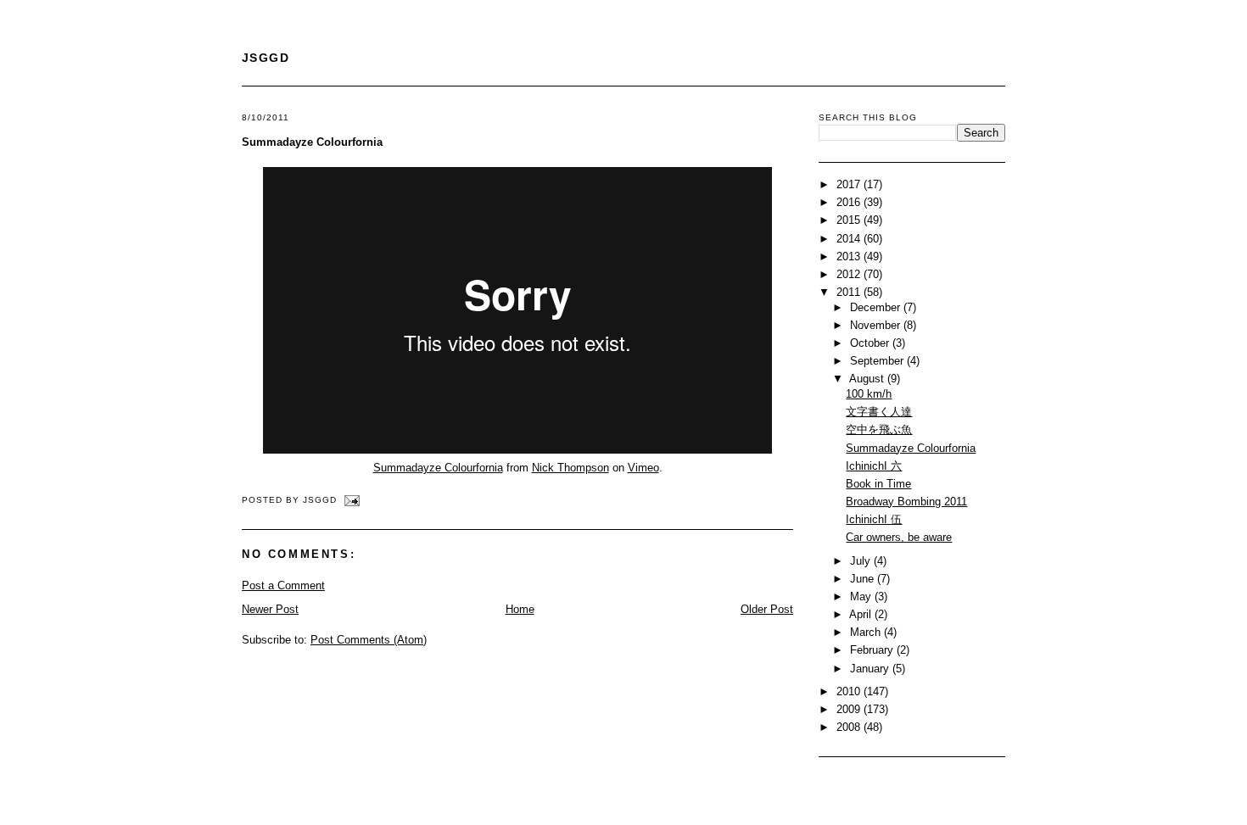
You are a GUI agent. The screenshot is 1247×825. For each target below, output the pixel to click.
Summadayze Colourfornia (312, 142)
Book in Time (878, 483)
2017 (850, 184)
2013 (850, 256)
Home (520, 609)
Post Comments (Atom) (368, 639)
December (876, 307)
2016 (850, 202)
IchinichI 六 (874, 466)
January (871, 668)
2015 (850, 220)
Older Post (767, 609)
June (863, 578)
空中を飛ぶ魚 (879, 429)
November (876, 325)
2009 (850, 709)
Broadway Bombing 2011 (906, 501)
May (862, 596)
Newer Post (270, 609)
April (862, 614)
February (873, 650)
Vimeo (643, 467)
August (868, 378)
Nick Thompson (570, 467)
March (867, 632)
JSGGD (265, 57)
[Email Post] (350, 499)
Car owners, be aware (899, 537)
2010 (850, 691)
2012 (850, 274)
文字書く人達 (879, 411)
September (878, 360)
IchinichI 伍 (874, 519)
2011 (850, 292)
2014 (850, 238)
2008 (850, 727)
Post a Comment (283, 585)
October (871, 343)
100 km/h (869, 393)
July (862, 561)
